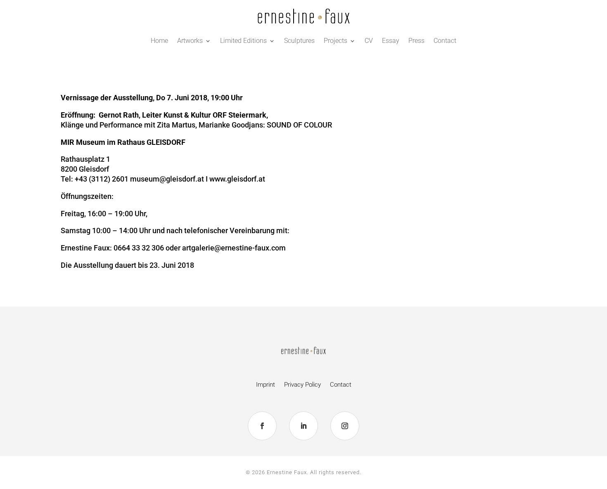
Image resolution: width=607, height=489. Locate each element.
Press (416, 41)
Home (159, 41)
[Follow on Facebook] (262, 425)
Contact (445, 41)
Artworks (190, 41)
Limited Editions (243, 41)
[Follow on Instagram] (344, 425)
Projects (335, 41)
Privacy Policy (302, 385)
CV (369, 41)
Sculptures (299, 41)
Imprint (265, 385)
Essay (390, 41)
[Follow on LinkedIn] (303, 425)
